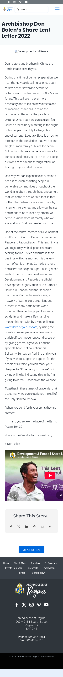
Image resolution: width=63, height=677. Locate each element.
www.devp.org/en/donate (21, 327)
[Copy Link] (50, 527)
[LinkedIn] (27, 527)
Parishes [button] (35, 563)
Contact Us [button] (32, 568)
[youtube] (26, 2)
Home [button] (6, 563)
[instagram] (14, 2)
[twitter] (8, 2)
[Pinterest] (34, 527)
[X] (19, 527)
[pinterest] (20, 2)
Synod (22, 572)
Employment (48, 568)
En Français (51, 563)
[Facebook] (11, 527)
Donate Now (38, 572)
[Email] (42, 527)
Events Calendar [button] (13, 568)
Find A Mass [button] (20, 563)
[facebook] (3, 2)
